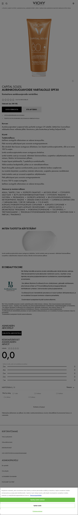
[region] (39, 501)
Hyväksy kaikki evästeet (37, 500)
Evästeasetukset (37, 511)
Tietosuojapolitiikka (35, 495)
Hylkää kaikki (37, 505)
